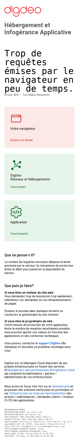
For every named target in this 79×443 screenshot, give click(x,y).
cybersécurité (60, 386)
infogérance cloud (63, 370)
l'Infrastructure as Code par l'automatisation (37, 393)
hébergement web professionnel (28, 370)
